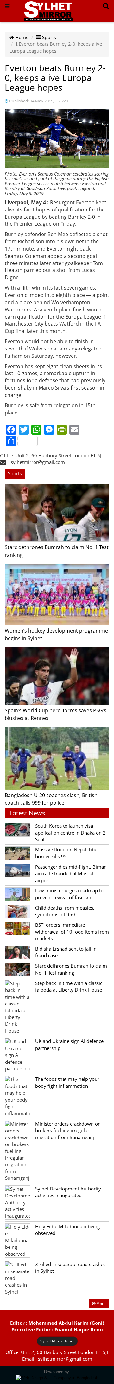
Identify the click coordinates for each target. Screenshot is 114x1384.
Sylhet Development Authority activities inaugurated (68, 1191)
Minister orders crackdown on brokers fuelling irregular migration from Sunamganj (68, 1130)
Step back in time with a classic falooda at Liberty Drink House (68, 986)
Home (21, 37)
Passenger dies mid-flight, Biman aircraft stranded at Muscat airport (71, 873)
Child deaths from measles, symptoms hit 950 (64, 911)
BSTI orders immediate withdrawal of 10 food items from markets (72, 931)
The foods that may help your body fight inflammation (67, 1082)
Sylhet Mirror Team (57, 1341)
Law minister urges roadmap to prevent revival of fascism (69, 893)
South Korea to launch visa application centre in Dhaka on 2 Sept (70, 833)
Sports (48, 37)
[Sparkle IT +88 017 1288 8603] (57, 1377)
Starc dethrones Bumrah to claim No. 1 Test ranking (71, 969)
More (100, 1303)
